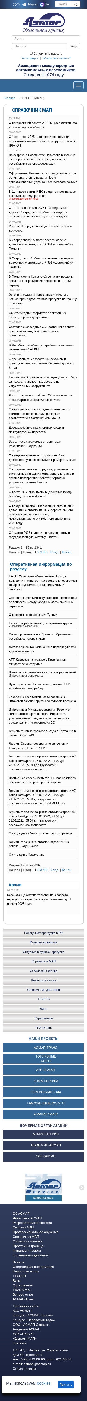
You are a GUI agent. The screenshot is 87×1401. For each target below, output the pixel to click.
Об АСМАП (21, 1213)
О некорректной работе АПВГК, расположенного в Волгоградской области (43, 125)
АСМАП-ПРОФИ (45, 1081)
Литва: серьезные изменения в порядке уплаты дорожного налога (42, 649)
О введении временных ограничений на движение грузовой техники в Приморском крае (42, 458)
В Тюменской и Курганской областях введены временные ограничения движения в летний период (41, 281)
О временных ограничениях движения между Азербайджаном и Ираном (40, 494)
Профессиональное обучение (35, 1232)
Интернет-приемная (43, 942)
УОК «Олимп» (23, 1334)
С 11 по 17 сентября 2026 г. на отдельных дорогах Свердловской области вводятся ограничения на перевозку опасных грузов (38, 212)
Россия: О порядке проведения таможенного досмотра (40, 228)
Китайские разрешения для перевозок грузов (40, 623)
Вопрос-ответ (23, 1294)
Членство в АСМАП (27, 1218)
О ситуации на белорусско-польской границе (40, 833)
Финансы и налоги (43, 980)
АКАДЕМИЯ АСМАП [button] (46, 1145)
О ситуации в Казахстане (26, 854)
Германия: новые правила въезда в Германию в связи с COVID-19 (42, 733)
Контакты (20, 1343)
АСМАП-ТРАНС (45, 1047)
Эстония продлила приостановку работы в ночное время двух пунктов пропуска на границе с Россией (43, 299)
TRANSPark (43, 1027)
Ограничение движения (43, 989)
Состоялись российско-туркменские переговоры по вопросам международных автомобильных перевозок (43, 602)
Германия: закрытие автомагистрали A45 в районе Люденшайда (39, 844)
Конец (66, 552)
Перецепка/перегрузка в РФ (43, 932)
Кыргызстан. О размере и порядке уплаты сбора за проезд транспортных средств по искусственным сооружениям (43, 382)
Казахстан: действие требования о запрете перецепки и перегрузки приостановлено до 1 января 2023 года (39, 899)
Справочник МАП (44, 961)
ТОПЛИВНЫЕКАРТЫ (45, 1059)
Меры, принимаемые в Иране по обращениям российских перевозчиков (41, 636)
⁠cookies (44, 1383)
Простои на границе (28, 1246)
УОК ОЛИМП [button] (45, 1156)
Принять (65, 1384)
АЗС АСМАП (45, 1070)
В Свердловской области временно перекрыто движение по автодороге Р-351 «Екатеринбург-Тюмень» (42, 263)
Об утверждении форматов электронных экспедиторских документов (37, 315)
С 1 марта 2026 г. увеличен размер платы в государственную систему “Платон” (39, 535)
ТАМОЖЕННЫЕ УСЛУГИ (45, 1103)
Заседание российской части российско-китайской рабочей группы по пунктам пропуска (42, 699)
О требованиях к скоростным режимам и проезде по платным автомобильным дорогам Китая (41, 363)
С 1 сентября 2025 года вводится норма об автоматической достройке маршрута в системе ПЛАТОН (43, 141)
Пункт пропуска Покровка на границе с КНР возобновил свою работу (39, 686)
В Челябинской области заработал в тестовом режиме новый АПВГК (41, 347)
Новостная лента (26, 1271)
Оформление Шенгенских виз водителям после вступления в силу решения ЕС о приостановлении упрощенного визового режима (43, 178)
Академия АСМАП (26, 1329)
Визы (43, 1008)
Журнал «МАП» (25, 1338)
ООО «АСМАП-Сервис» (31, 1324)
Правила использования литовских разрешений (42, 672)
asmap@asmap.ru (37, 1364)
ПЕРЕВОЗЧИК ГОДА (45, 1092)
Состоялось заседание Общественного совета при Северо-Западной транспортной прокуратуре (41, 331)
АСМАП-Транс (24, 1299)
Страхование (44, 1018)
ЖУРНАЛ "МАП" (46, 1114)
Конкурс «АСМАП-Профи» (33, 1315)
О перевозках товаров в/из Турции (33, 614)
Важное (18, 1262)
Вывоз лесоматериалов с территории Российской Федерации (35, 444)
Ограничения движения (31, 1255)
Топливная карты (26, 1306)
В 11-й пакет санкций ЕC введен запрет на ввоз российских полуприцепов (42, 194)
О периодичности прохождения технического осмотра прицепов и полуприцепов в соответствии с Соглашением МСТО (40, 414)
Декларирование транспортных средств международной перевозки (37, 430)
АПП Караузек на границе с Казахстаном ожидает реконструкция (37, 662)
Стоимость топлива (43, 970)
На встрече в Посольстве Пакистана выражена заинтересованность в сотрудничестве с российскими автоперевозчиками (42, 159)
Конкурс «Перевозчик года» (34, 1320)
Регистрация (29, 58)
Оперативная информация (33, 1267)
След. (54, 552)
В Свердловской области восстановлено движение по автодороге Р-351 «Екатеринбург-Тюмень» (42, 244)
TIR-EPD (44, 999)
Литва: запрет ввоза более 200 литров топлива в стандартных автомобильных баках (42, 398)
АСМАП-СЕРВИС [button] (46, 1134)
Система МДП (23, 1227)
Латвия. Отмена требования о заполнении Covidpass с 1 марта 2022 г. (38, 746)
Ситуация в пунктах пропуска (43, 951)
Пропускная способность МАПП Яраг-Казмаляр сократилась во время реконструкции (42, 780)
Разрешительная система (32, 1223)
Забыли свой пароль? (56, 58)
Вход (73, 46)
